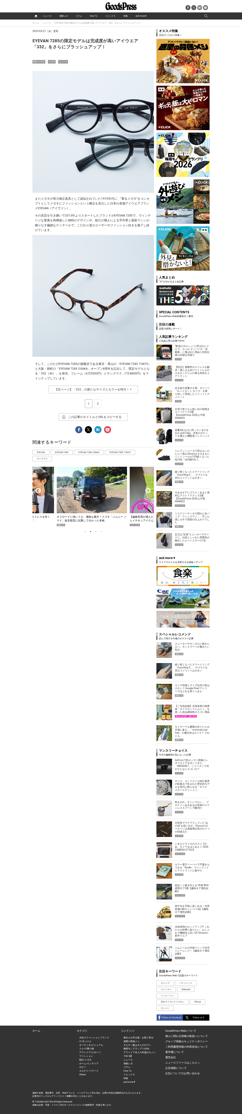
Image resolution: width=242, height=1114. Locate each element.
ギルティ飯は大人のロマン (137, 1045)
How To (93, 16)
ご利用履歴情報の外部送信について (186, 1046)
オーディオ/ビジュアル (91, 1045)
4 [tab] (101, 531)
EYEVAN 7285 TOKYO (120, 452)
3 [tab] (96, 531)
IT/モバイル (85, 1041)
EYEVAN (41, 452)
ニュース (47, 16)
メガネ (52, 61)
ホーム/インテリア (89, 1063)
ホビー (82, 1067)
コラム (79, 16)
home (36, 16)
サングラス (42, 458)
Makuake (186, 989)
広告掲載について (176, 1068)
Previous (36, 489)
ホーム (35, 23)
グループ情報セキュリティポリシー (186, 1041)
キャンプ (165, 983)
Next (146, 489)
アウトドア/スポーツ (90, 1052)
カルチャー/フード (89, 1070)
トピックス (110, 16)
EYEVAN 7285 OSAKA (88, 452)
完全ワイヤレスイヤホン (172, 1002)
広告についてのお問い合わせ (182, 1073)
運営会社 (170, 1057)
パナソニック (185, 983)
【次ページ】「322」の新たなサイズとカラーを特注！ (93, 389)
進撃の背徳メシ (131, 1041)
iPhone (197, 1002)
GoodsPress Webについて (180, 1030)
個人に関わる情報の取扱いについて (186, 1036)
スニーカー (166, 989)
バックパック (167, 995)
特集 (125, 16)
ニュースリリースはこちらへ (182, 1062)
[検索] (206, 16)
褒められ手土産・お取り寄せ (138, 1037)
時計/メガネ (39, 61)
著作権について (174, 1052)
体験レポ (63, 16)
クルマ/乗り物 (86, 1048)
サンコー (165, 1008)
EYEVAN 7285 (61, 452)
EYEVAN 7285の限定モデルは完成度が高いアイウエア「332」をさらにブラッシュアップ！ (98, 23)
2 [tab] (90, 531)
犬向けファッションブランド (94, 1037)
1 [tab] (85, 531)
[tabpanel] (93, 496)
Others (82, 1074)
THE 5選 (127, 1056)
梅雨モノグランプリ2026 (136, 1048)
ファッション (86, 1056)
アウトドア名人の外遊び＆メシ (139, 1052)
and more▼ (141, 16)
